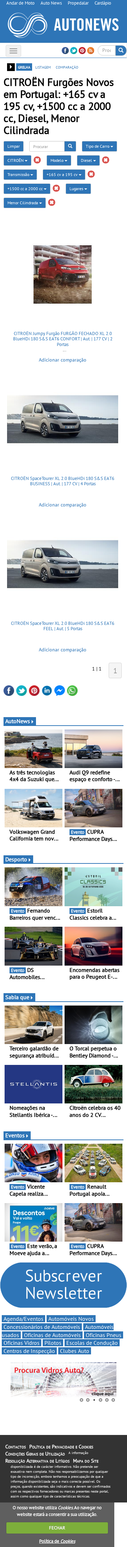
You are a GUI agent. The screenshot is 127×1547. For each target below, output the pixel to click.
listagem (43, 67)
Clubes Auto (74, 1350)
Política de (57, 1541)
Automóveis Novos (71, 1318)
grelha (24, 67)
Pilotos (52, 1342)
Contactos (15, 1446)
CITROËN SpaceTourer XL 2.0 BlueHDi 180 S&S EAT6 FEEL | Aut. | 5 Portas (62, 626)
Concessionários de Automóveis (42, 1326)
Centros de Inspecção (29, 1350)
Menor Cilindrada (23, 202)
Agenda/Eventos (23, 1318)
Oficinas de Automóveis (52, 1334)
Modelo (57, 160)
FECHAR (57, 1528)
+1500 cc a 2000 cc (25, 188)
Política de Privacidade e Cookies (61, 1446)
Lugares (76, 188)
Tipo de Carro (98, 146)
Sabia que (17, 997)
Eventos (15, 1135)
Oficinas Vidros (22, 1342)
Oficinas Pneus (103, 1334)
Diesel (87, 160)
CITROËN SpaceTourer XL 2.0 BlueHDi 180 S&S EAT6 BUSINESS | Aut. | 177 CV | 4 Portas (62, 481)
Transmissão (18, 174)
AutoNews (17, 721)
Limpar (13, 146)
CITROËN (16, 160)
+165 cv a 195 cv (63, 174)
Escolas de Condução (92, 1342)
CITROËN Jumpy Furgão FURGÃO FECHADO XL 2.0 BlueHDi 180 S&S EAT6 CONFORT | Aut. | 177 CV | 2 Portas (63, 338)
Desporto (16, 859)
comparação (67, 67)
